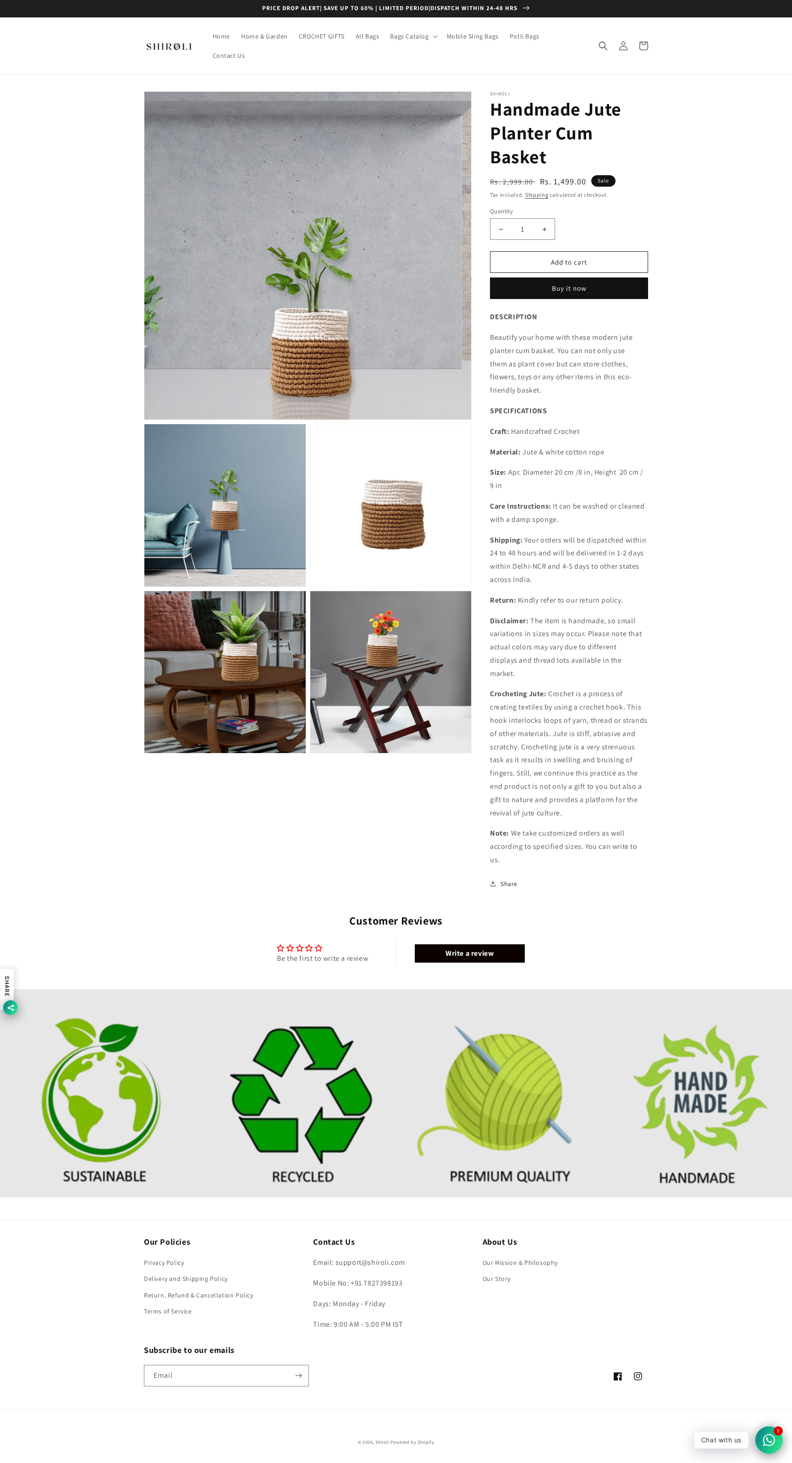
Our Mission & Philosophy (520, 1262)
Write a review (470, 953)
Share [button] (508, 884)
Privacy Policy (164, 1262)
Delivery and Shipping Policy (186, 1279)
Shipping (537, 194)
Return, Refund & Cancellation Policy (198, 1295)
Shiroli (382, 1442)
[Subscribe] (298, 1375)
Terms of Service (168, 1311)
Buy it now (569, 288)
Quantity (501, 211)
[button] (413, 36)
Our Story (497, 1279)
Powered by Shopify (412, 1442)
